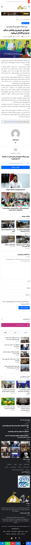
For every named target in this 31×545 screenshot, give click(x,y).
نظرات (5, 332)
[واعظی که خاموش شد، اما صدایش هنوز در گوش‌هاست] (25, 455)
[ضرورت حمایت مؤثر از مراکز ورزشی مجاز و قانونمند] (25, 361)
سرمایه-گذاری (26, 467)
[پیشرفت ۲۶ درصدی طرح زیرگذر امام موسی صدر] (23, 239)
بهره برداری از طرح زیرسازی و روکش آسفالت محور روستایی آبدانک (13, 1)
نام (29, 281)
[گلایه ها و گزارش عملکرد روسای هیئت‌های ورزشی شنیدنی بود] (25, 340)
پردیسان (27, 469)
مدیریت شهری (19, 19)
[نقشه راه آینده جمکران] (8, 239)
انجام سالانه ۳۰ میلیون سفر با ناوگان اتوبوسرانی (23, 230)
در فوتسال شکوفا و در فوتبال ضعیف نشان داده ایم (11, 352)
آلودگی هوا (26, 464)
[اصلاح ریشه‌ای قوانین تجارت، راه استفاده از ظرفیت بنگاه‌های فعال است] (23, 401)
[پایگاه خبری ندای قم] (22, 6)
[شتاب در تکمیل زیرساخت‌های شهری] (8, 224)
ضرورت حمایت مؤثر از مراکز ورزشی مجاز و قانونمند (10, 360)
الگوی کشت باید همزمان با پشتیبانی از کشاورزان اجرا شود (8, 390)
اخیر (15, 332)
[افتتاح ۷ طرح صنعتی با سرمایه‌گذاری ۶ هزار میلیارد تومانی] (23, 384)
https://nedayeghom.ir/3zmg (11, 121)
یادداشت (23, 534)
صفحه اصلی (25, 19)
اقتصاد (18, 534)
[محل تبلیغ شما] (15, 13)
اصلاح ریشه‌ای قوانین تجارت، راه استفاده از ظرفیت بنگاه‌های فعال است (23, 408)
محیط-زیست (13, 467)
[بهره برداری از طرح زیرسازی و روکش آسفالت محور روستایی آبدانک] (25, 368)
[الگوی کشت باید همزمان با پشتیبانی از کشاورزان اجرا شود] (8, 384)
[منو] (2, 7)
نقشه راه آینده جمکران (10, 245)
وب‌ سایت (28, 295)
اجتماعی (20, 464)
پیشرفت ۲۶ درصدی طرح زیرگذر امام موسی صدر (23, 245)
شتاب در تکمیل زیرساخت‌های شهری (8, 230)
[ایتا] (12, 538)
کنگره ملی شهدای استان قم (17, 469)
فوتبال (19, 467)
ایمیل (28, 288)
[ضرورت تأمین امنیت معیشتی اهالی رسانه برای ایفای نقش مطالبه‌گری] (5, 449)
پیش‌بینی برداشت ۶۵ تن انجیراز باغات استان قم (9, 407)
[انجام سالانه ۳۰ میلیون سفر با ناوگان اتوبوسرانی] (23, 224)
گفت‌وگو (8, 534)
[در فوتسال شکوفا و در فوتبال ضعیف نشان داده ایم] (25, 354)
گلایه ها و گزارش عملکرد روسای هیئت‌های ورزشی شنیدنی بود (12, 338)
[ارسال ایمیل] (22, 36)
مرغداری (6, 467)
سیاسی (26, 531)
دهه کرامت (9, 464)
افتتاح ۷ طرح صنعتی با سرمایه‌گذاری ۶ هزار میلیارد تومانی (24, 391)
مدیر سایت (25, 36)
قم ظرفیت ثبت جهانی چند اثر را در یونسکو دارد (11, 345)
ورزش (4, 531)
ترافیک (15, 464)
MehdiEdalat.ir (15, 529)
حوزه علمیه (13, 534)
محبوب (25, 332)
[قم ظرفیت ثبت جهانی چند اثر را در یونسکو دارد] (25, 347)
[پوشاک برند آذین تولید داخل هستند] (5, 455)
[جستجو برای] (29, 7)
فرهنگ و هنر (14, 531)
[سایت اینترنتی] (15, 143)
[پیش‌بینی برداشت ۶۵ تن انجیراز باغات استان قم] (8, 401)
